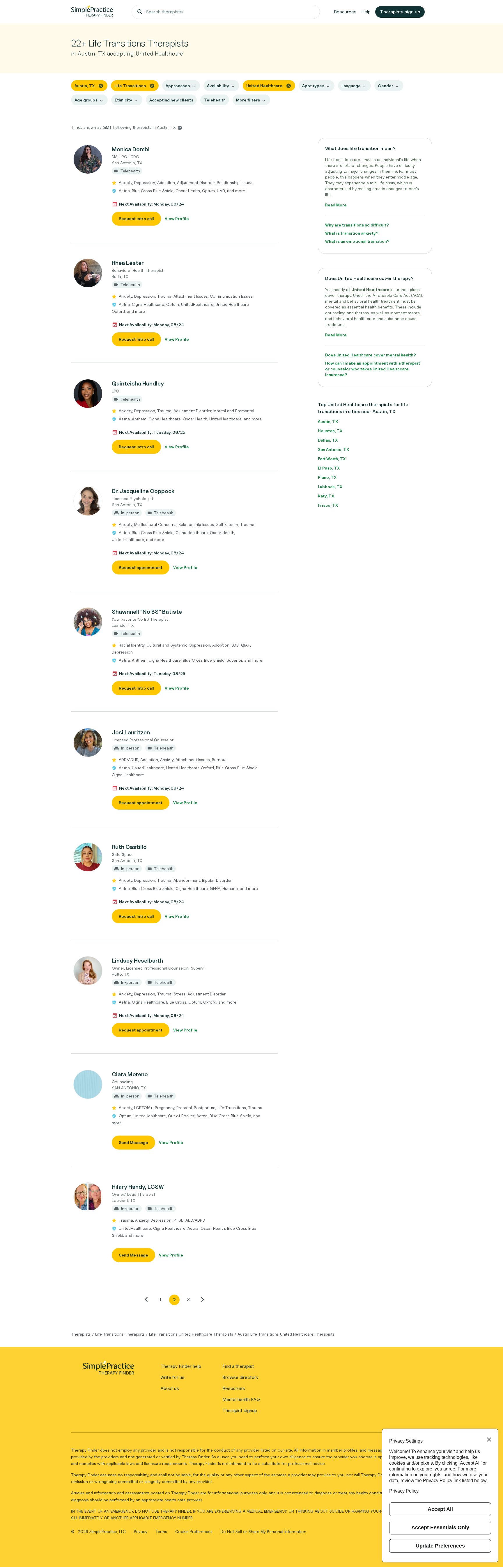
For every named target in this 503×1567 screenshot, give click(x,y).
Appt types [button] (313, 85)
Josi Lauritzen (131, 732)
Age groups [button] (86, 99)
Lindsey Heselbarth (137, 960)
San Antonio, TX (333, 449)
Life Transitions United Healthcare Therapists (191, 1334)
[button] (174, 185)
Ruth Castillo (129, 846)
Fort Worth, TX (332, 458)
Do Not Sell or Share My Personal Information (263, 1531)
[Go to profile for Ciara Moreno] (88, 1084)
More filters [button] (248, 99)
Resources (345, 12)
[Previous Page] (146, 1299)
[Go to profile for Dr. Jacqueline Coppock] (88, 501)
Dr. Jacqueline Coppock (143, 491)
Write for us (172, 1377)
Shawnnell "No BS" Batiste (147, 611)
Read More (336, 204)
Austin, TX (328, 421)
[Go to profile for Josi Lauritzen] (88, 742)
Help (366, 12)
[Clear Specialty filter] (152, 85)
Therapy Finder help (180, 1366)
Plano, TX (327, 477)
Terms (161, 1531)
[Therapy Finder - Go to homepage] (108, 1369)
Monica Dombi (131, 149)
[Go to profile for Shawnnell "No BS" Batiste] (88, 621)
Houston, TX (330, 430)
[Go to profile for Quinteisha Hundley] (88, 393)
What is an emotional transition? (357, 241)
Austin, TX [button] (85, 85)
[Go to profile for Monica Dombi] (88, 159)
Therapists (81, 1334)
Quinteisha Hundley (138, 383)
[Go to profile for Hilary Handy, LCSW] (88, 1196)
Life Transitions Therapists (120, 1334)
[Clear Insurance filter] (289, 85)
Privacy (141, 1531)
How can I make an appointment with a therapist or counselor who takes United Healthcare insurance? (372, 368)
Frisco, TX (328, 505)
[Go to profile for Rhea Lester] (88, 273)
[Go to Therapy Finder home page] (92, 12)
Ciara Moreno (130, 1074)
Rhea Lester (128, 262)
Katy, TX (326, 495)
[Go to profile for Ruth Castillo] (88, 857)
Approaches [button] (178, 85)
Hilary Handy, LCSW (138, 1186)
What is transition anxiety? (351, 233)
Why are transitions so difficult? (357, 224)
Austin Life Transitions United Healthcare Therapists (286, 1334)
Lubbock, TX (330, 486)
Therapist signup (239, 1410)
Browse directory (240, 1377)
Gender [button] (385, 85)
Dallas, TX (328, 440)
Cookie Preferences (193, 1531)
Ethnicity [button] (123, 99)
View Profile (177, 218)
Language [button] (351, 85)
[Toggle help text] (180, 127)
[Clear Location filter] (101, 85)
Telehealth (215, 99)
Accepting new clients (171, 99)
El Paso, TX (329, 467)
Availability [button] (218, 85)
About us (169, 1388)
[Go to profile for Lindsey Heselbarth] (88, 970)
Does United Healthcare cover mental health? (370, 354)
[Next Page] (202, 1299)
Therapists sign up (400, 12)
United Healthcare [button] (264, 85)
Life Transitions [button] (130, 85)
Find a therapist (238, 1366)
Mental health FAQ (241, 1399)
